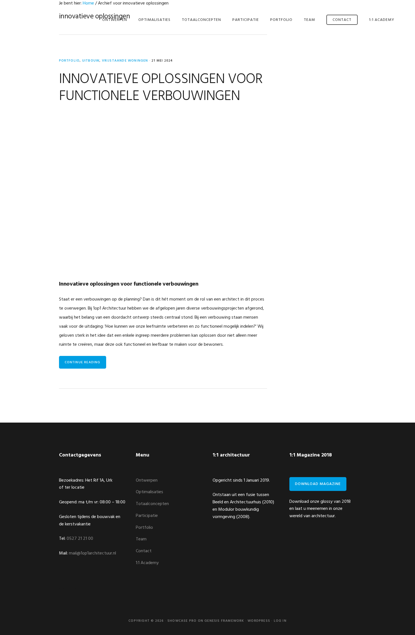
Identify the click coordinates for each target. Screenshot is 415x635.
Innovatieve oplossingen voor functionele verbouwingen (160, 88)
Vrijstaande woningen (125, 61)
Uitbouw (90, 61)
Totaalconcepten (152, 504)
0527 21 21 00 (80, 538)
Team (141, 539)
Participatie (147, 515)
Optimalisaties (149, 492)
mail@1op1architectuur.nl (92, 553)
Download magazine (318, 484)
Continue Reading (83, 362)
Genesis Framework (224, 621)
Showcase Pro (181, 621)
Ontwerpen (147, 480)
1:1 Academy (147, 563)
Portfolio (69, 61)
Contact (144, 551)
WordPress (259, 621)
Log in (280, 621)
